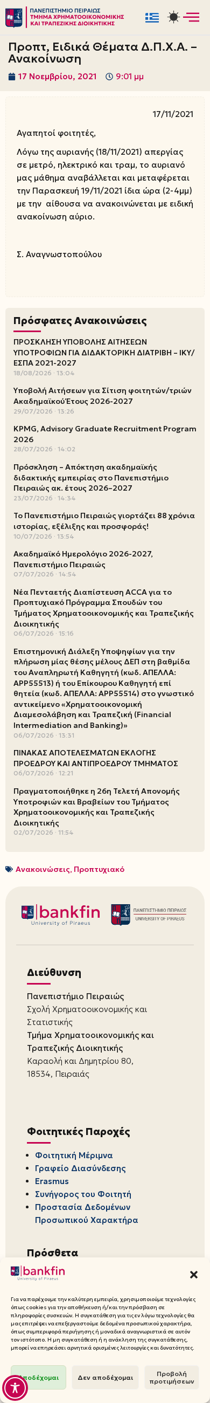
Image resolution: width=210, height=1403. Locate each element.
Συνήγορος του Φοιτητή (83, 1194)
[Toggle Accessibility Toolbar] (15, 1388)
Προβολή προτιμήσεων (171, 1377)
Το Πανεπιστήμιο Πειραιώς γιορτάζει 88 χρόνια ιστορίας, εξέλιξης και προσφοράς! (104, 521)
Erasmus (52, 1181)
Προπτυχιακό (99, 869)
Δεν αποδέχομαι (105, 1377)
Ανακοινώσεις (43, 869)
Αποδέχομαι (38, 1377)
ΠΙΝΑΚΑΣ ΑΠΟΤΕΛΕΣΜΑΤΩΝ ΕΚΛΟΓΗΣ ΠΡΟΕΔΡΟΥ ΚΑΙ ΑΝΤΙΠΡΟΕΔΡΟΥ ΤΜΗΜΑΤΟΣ (95, 758)
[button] (193, 1274)
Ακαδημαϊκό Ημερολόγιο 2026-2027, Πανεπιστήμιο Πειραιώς (83, 559)
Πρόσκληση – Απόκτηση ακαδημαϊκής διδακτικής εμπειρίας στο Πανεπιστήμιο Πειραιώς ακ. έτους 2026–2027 (91, 477)
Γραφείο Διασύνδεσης (80, 1168)
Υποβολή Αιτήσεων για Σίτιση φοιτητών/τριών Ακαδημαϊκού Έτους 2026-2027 (102, 396)
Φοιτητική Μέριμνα (74, 1155)
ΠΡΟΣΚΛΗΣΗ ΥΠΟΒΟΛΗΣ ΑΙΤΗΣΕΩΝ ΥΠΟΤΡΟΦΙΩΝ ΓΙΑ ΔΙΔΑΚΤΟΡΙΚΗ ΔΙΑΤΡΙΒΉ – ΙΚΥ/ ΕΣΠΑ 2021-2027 (103, 352)
